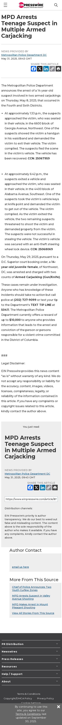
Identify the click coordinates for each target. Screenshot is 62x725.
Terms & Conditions (28, 693)
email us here (20, 567)
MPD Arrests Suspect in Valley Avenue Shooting (31, 597)
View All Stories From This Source (33, 613)
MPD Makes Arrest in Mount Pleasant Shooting (30, 606)
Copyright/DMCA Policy (18, 698)
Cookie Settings (31, 703)
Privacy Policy (45, 698)
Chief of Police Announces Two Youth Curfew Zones (31, 588)
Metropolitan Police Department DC (24, 55)
